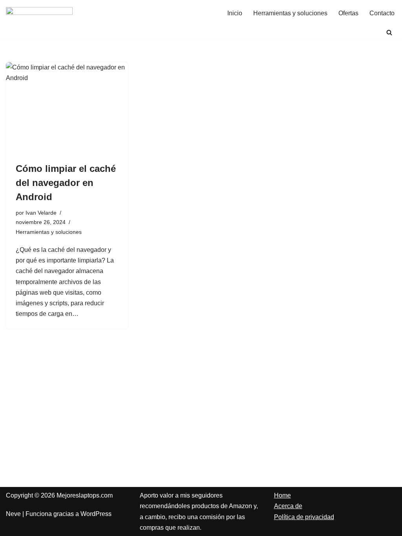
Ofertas (348, 13)
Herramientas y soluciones (290, 13)
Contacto (382, 13)
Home (282, 495)
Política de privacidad (304, 517)
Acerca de (288, 506)
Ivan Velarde (41, 213)
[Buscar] (389, 32)
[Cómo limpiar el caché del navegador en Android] (67, 107)
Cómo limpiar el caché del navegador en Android (66, 182)
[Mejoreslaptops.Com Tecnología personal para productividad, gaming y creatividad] (39, 13)
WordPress (95, 513)
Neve (13, 513)
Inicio (234, 13)
